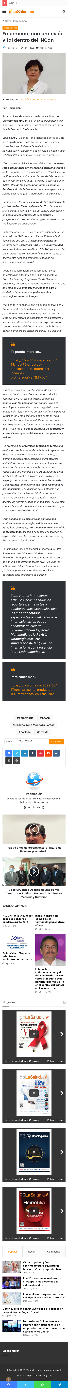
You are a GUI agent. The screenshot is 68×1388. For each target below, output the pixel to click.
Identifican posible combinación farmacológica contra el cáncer (50, 920)
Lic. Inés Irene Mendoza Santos (38, 99)
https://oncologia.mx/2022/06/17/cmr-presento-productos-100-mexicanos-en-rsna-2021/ (34, 689)
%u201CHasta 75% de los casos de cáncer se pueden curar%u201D (17, 919)
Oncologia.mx (20, 21)
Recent (32, 1251)
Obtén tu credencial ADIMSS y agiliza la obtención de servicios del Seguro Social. (32, 1310)
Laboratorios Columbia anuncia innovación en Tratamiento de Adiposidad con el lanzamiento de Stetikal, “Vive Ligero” (44, 1326)
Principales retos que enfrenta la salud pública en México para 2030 (44, 1295)
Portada (25, 732)
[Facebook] (8, 753)
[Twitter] (16, 753)
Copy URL (56, 741)
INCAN (46, 717)
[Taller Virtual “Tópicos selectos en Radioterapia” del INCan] (17, 942)
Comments (53, 1251)
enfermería (26, 717)
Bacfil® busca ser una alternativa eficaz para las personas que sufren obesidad (43, 1282)
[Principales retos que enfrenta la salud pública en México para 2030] (11, 1298)
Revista (43, 732)
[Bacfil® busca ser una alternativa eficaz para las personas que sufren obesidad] (11, 1283)
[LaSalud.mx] (21, 11)
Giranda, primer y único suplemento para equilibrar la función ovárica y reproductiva (42, 1266)
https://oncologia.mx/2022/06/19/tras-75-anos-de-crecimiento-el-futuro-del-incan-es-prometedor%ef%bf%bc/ (34, 368)
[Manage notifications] (8, 1379)
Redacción (12, 48)
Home (7, 21)
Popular (12, 1251)
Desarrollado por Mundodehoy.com (34, 1375)
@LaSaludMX (10, 1351)
